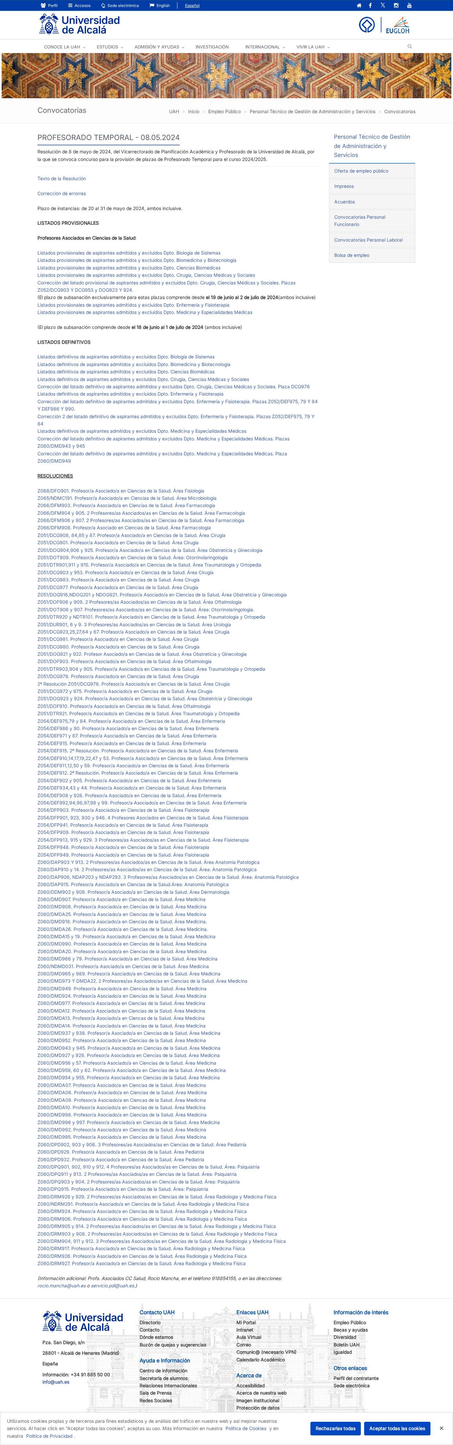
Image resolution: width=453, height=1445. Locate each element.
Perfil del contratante (356, 1378)
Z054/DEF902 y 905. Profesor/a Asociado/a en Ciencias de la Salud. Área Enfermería (129, 780)
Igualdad (343, 1352)
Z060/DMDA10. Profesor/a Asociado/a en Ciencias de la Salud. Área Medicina (121, 1107)
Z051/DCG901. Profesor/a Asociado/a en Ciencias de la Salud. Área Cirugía (118, 542)
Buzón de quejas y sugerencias (173, 1344)
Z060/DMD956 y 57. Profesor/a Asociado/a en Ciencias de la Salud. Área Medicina (126, 1063)
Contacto (150, 1329)
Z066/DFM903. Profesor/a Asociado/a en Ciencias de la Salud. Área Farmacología (126, 505)
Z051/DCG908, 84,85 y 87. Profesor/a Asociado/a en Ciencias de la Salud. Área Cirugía (131, 535)
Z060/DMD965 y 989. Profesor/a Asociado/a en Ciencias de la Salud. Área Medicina (129, 973)
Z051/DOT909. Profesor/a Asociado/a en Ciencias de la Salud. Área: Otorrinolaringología (132, 557)
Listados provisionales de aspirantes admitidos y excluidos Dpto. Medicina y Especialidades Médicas (144, 312)
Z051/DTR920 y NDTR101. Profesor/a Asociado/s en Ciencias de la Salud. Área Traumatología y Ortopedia (151, 617)
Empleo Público (350, 1322)
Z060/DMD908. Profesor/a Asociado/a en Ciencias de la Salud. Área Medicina (122, 906)
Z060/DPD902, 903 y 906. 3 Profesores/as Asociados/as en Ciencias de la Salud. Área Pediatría (141, 1144)
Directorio (150, 1322)
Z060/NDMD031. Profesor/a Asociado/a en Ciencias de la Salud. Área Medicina (123, 966)
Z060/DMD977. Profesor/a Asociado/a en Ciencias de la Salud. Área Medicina (121, 1003)
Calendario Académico (260, 1359)
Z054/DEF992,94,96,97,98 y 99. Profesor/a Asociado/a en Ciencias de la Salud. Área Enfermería (142, 802)
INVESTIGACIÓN (212, 46)
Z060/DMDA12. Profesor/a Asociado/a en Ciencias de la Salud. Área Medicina (121, 1011)
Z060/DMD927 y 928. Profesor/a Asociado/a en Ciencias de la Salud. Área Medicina (128, 1055)
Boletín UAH (346, 1344)
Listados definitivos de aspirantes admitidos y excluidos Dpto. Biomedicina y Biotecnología (133, 364)
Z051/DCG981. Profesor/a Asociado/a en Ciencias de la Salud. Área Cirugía (118, 639)
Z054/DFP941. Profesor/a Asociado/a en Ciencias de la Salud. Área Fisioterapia (122, 825)
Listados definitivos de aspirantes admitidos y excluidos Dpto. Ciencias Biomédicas (126, 371)
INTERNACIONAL (262, 46)
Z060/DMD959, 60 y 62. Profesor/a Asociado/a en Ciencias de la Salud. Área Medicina (131, 1070)
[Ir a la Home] (79, 24)
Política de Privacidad (49, 1436)
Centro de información (163, 1370)
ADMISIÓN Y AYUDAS (157, 46)
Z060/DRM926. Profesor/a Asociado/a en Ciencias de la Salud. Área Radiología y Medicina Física (142, 1256)
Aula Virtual (248, 1337)
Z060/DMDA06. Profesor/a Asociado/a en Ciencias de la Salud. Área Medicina (122, 1092)
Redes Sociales (156, 1400)
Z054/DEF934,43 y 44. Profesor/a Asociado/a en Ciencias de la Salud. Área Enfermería (131, 788)
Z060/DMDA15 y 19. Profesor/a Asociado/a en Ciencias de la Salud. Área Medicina (126, 936)
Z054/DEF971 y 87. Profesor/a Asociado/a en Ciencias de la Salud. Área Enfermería (127, 735)
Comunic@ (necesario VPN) (266, 1352)
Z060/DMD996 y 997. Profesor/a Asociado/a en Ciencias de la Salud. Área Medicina (128, 1122)
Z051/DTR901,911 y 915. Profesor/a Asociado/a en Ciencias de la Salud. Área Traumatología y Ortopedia (149, 565)
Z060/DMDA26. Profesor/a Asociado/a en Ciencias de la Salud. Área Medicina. (122, 929)
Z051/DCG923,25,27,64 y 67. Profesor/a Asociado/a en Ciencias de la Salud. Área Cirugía (133, 632)
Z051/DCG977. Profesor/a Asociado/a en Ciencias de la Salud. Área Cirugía (117, 587)
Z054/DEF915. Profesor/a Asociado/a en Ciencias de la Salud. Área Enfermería (121, 743)
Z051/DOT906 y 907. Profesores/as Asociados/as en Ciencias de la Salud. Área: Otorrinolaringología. (145, 609)
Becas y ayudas (351, 1329)
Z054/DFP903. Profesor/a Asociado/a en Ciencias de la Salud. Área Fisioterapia (123, 810)
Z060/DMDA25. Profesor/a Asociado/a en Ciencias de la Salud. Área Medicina (121, 914)
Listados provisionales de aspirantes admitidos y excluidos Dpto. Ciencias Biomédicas (129, 267)
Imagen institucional (257, 1400)
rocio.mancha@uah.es (61, 1285)
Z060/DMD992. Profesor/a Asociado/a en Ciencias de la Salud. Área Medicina (121, 1129)
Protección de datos (258, 1407)
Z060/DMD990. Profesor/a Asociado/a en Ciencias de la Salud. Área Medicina (122, 944)
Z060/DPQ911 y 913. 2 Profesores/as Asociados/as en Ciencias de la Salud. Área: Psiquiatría (137, 1174)
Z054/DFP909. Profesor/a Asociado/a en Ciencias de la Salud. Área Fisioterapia (123, 832)
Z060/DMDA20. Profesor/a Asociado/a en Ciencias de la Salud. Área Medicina (122, 951)
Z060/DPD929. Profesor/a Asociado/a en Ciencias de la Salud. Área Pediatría (120, 1152)
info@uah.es (55, 1382)
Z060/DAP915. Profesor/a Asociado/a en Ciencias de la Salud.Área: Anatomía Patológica (133, 884)
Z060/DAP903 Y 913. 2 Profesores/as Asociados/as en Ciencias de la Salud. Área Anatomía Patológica (148, 862)
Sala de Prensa (156, 1393)
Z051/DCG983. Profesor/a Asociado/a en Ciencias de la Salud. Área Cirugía (118, 579)
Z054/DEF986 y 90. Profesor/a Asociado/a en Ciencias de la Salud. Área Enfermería (128, 728)
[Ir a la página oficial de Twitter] (382, 5)
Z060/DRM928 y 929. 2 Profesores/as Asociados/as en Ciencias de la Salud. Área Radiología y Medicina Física (157, 1196)
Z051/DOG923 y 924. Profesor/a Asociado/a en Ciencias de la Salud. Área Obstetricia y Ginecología (144, 698)
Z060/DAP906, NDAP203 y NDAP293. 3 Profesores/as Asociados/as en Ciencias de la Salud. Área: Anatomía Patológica (168, 877)
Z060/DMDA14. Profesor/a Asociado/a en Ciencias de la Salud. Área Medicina (121, 1025)
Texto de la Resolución (61, 178)
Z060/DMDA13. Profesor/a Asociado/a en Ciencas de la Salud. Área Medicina (121, 1018)
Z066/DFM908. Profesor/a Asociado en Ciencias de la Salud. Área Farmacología (124, 527)
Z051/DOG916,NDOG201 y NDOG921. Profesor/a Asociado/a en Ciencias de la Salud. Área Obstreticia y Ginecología (162, 594)
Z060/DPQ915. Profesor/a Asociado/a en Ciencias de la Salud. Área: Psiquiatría (122, 1189)
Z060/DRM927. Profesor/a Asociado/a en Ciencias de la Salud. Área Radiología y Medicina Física (141, 1263)
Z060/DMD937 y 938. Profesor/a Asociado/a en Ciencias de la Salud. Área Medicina (129, 1033)
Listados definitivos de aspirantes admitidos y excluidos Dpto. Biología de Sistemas (126, 356)
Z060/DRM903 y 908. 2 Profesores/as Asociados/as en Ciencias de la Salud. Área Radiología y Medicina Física (157, 1234)
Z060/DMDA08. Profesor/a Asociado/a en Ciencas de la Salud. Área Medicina (121, 1100)
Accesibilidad (250, 1385)
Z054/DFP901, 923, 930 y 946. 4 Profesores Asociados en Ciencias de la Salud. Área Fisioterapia (142, 817)
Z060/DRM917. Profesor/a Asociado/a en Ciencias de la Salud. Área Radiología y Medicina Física (141, 1248)
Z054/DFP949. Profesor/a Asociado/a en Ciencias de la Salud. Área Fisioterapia (123, 855)
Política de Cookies (246, 1428)
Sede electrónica (122, 5)
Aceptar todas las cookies (397, 1428)
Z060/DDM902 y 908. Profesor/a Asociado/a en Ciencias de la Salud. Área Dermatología (133, 892)
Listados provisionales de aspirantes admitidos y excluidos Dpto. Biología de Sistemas (129, 253)
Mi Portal (246, 1322)
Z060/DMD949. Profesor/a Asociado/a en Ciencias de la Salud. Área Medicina (122, 988)
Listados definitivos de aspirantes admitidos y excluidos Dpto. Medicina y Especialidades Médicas (141, 431)
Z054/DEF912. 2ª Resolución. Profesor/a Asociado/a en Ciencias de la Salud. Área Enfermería (137, 773)
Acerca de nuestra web (261, 1393)
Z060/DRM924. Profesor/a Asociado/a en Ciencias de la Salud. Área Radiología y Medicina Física (142, 1211)
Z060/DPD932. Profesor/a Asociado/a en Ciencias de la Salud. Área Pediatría (120, 1159)
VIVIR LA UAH (310, 46)
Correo (243, 1344)
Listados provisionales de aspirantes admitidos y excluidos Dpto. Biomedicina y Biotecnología (136, 260)
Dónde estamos (156, 1337)
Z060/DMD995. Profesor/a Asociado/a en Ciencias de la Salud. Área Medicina (121, 1137)
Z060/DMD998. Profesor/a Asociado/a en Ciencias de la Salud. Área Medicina (122, 1114)
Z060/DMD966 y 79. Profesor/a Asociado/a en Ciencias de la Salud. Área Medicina (127, 958)
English (163, 5)
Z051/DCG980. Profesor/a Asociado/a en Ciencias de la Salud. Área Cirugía (118, 646)
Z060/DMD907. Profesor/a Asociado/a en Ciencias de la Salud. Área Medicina (121, 899)
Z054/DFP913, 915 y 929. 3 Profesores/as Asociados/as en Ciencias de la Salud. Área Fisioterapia (143, 840)
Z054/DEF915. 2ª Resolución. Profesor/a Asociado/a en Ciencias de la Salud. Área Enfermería (137, 750)
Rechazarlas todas (336, 1428)
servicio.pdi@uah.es (112, 1285)
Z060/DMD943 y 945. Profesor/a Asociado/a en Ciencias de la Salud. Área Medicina (129, 1048)
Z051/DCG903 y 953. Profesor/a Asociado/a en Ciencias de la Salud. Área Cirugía (125, 572)
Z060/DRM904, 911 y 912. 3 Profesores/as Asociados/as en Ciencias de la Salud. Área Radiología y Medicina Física (161, 1241)
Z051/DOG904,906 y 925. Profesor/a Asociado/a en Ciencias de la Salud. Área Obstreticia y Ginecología (150, 550)
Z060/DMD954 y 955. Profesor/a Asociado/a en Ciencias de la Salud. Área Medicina (128, 1077)
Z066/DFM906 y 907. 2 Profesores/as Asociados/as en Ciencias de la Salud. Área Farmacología (140, 520)
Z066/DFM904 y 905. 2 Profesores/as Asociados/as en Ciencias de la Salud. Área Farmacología (141, 513)
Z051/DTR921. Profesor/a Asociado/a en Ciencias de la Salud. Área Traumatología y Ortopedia (138, 713)
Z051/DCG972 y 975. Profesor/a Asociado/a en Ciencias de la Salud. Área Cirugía (125, 691)
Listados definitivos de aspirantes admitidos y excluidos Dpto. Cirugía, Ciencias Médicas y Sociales (143, 379)
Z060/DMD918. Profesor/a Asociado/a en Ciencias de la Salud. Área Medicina (121, 921)
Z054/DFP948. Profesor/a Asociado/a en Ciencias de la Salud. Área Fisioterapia (123, 847)
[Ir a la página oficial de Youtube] (409, 5)
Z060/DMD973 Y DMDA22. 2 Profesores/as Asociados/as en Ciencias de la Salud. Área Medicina (142, 981)
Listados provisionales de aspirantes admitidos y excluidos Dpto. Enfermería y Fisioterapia (133, 305)
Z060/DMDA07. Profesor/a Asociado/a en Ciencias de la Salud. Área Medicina (121, 1085)
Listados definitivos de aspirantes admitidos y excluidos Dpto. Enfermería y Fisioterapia (130, 394)
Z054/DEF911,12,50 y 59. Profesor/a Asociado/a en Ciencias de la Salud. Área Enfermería (133, 765)
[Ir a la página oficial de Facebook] (370, 5)
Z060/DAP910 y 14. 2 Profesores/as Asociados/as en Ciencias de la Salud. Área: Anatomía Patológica (147, 869)
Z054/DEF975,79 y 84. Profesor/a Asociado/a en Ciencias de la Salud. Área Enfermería (131, 721)
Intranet (244, 1329)
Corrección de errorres (61, 193)
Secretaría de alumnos (164, 1378)
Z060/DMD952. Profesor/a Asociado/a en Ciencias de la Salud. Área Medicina (121, 1040)
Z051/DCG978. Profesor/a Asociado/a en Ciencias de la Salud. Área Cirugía (118, 676)
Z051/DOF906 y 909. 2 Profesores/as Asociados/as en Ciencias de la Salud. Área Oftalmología (139, 602)
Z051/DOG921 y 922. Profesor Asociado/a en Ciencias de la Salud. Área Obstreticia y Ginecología (142, 654)
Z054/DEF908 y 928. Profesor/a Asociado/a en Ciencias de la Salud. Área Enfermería (129, 795)
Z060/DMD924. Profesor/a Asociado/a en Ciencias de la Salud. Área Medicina (121, 996)
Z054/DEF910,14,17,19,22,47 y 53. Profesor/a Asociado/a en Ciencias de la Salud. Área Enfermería (142, 758)
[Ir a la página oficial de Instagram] (396, 5)
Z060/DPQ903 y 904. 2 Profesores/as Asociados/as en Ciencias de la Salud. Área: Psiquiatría (138, 1181)
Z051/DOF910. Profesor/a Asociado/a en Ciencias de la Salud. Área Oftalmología (124, 706)
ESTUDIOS (107, 46)
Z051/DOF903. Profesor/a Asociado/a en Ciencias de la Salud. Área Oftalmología (124, 661)
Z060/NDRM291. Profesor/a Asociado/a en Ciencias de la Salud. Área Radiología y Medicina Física (143, 1204)
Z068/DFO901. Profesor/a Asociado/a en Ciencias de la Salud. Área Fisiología (120, 491)
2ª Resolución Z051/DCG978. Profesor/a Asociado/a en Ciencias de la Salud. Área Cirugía (133, 684)
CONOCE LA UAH (62, 46)
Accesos (82, 5)
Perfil (52, 5)
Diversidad (345, 1337)
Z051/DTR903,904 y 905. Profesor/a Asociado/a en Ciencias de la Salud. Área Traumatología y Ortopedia (151, 669)
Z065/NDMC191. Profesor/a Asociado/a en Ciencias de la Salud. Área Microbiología (127, 498)
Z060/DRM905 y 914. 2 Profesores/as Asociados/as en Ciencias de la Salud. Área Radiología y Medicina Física (156, 1226)
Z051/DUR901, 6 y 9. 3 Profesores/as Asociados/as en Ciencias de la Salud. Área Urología (134, 624)
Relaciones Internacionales (168, 1385)
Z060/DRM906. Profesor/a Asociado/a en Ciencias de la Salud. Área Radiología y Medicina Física (142, 1219)
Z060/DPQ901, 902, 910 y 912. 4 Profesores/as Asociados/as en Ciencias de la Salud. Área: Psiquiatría (148, 1167)
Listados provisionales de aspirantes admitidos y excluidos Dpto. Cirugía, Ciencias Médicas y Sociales (146, 275)
